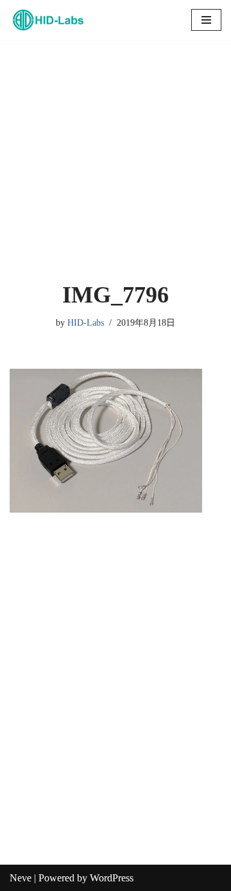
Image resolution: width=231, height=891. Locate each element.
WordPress (111, 877)
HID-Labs (85, 322)
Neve (20, 877)
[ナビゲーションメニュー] (206, 20)
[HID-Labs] (48, 20)
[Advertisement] (115, 160)
